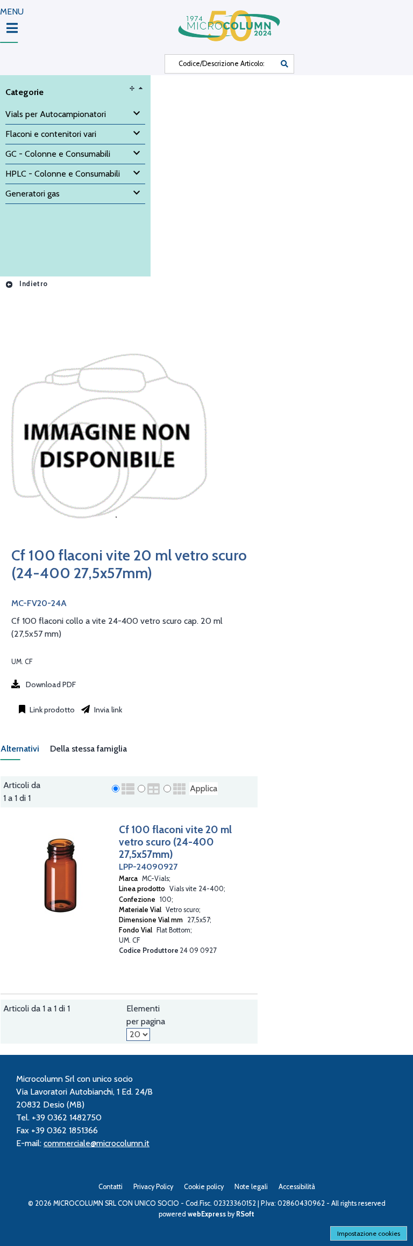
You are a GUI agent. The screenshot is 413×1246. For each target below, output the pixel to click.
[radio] (115, 788)
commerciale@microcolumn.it (96, 1143)
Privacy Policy (153, 1187)
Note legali (251, 1187)
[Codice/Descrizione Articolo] (284, 63)
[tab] (25, 752)
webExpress (207, 1214)
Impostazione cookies (368, 1233)
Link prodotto (51, 710)
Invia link (107, 710)
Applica (203, 788)
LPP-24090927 (148, 867)
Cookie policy (204, 1187)
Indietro (32, 284)
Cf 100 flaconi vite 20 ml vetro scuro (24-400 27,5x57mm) (175, 842)
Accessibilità (297, 1187)
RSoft (245, 1214)
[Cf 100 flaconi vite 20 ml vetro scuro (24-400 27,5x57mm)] (108, 540)
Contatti (110, 1187)
